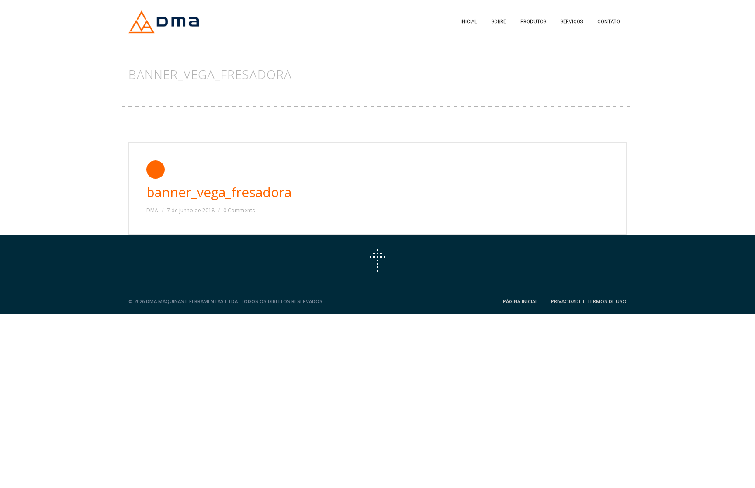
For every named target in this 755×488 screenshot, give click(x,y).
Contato (608, 21)
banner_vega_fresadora (218, 192)
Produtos (533, 21)
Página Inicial (520, 301)
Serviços (572, 21)
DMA (152, 210)
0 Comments (239, 210)
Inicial (469, 21)
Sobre (499, 21)
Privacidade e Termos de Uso (589, 301)
